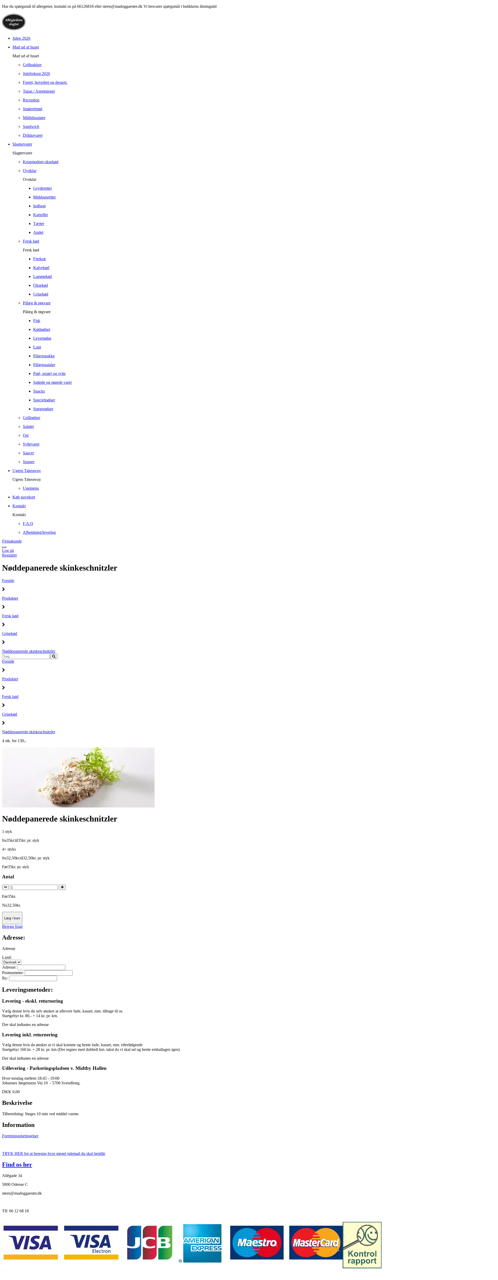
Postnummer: (13, 972)
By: (5, 978)
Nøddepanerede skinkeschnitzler (28, 651)
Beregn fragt (12, 926)
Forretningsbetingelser (20, 1136)
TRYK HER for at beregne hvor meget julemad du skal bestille (53, 1153)
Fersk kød (10, 616)
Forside (8, 580)
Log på (8, 550)
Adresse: (9, 967)
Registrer (9, 555)
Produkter (10, 598)
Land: (7, 957)
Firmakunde (12, 541)
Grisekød (9, 633)
